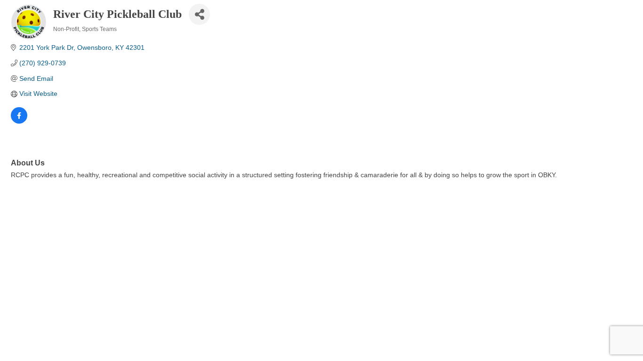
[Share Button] (199, 14)
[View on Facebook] (19, 121)
